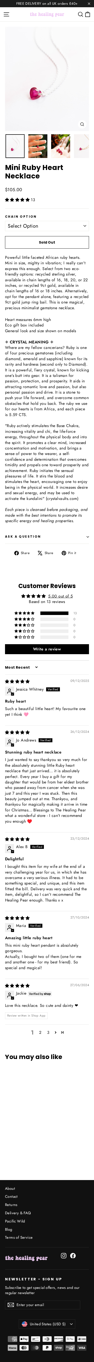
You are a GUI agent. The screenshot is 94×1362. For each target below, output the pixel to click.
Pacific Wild (15, 1221)
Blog (8, 1229)
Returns (11, 1205)
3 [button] (48, 1032)
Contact (11, 1196)
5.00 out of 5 (60, 596)
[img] (17, 681)
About (10, 1188)
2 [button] (40, 1032)
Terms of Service (19, 1237)
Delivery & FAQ (18, 1213)
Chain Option (21, 216)
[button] (18, 200)
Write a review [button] (47, 649)
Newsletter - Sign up (33, 1279)
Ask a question (23, 536)
